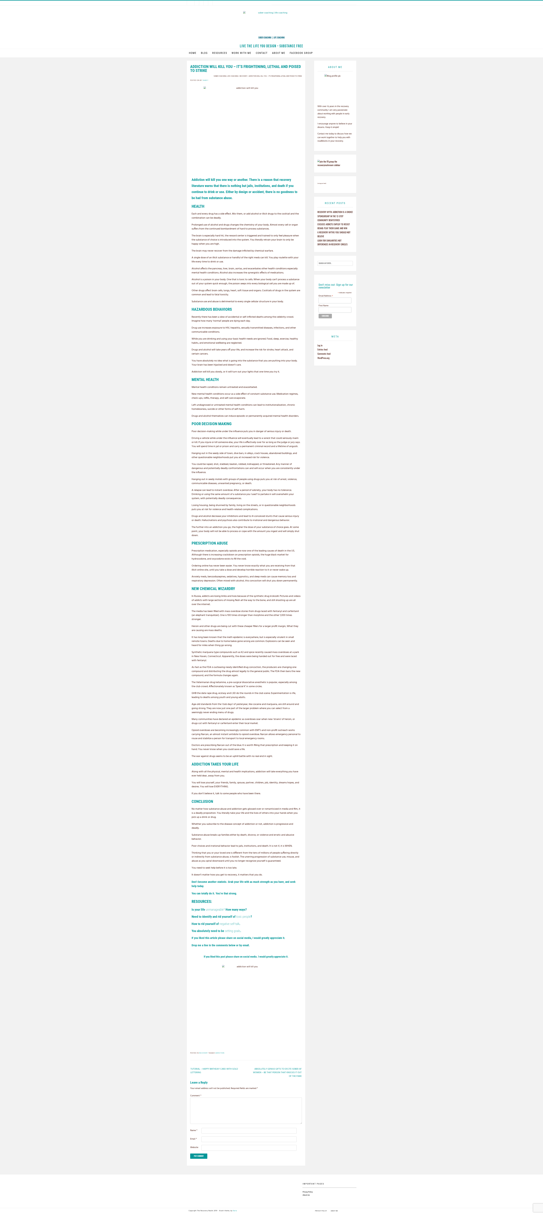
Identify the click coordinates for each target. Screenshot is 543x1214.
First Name (323, 305)
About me (278, 52)
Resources (219, 52)
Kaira (235, 1210)
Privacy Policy (308, 1192)
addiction (219, 1053)
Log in (319, 345)
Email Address (326, 295)
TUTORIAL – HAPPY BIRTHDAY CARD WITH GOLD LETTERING (214, 1071)
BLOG (204, 52)
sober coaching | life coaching (271, 37)
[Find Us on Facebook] (196, 3)
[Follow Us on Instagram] (201, 3)
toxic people (243, 916)
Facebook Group (301, 52)
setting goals (232, 931)
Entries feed (322, 349)
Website (194, 1147)
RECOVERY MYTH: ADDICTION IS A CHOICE (335, 212)
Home (192, 52)
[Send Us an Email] (192, 3)
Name (193, 1130)
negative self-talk (229, 924)
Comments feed (323, 353)
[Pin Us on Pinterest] (205, 3)
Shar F (205, 80)
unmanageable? (215, 909)
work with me (241, 52)
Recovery (203, 1053)
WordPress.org (323, 358)
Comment (195, 1096)
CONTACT (262, 52)
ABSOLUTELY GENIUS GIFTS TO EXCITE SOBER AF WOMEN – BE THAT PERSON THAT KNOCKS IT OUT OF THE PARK (277, 1072)
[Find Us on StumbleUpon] (210, 3)
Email (193, 1139)
